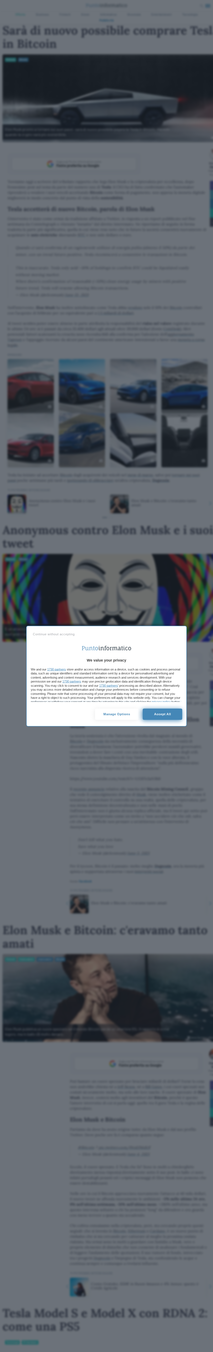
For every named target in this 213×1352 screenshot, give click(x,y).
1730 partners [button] (56, 669)
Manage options (116, 714)
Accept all (162, 714)
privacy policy (161, 702)
